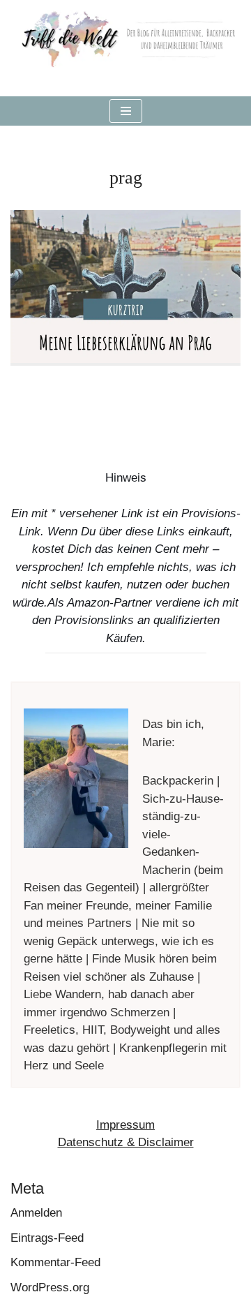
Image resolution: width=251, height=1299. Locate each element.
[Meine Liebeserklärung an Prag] (125, 287)
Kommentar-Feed (55, 1262)
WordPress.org (49, 1287)
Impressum (125, 1124)
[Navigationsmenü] (125, 111)
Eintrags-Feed (47, 1238)
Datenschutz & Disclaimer (126, 1142)
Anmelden (36, 1212)
